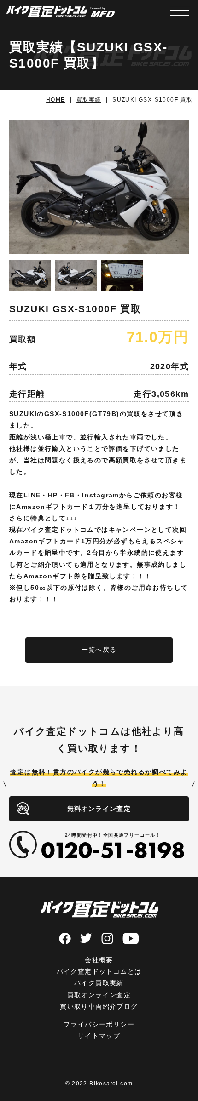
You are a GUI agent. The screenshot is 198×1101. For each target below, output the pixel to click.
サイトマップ (99, 1035)
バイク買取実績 (99, 983)
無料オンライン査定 (99, 808)
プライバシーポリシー (99, 1024)
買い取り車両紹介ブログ (99, 1006)
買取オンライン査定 (99, 994)
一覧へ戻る (99, 649)
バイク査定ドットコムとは (99, 971)
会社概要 (99, 960)
